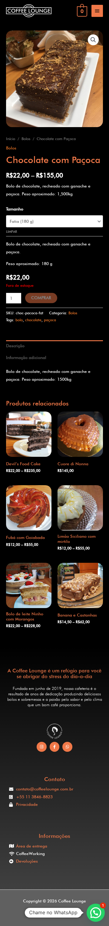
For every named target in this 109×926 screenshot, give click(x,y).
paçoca (50, 320)
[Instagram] (42, 747)
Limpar (11, 231)
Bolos (25, 138)
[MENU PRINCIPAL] (97, 11)
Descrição (15, 345)
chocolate (33, 320)
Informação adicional (26, 357)
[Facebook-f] (55, 747)
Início (10, 138)
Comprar (41, 297)
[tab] (54, 346)
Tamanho (14, 209)
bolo (19, 320)
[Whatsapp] (67, 747)
